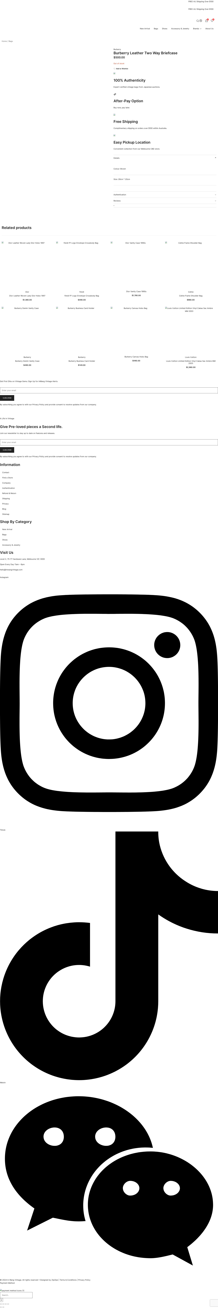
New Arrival (145, 28)
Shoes (164, 28)
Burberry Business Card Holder (82, 361)
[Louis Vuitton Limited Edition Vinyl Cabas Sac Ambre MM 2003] (190, 330)
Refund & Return (9, 493)
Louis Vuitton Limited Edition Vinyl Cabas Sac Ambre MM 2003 (191, 362)
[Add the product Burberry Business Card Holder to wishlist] (105, 310)
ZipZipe (55, 1280)
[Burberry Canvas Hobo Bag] (136, 330)
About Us (209, 28)
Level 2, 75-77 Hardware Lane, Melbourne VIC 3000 (22, 559)
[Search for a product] (197, 20)
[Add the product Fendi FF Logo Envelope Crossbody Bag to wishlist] (105, 245)
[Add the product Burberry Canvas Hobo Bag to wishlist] (160, 310)
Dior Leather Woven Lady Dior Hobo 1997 (27, 296)
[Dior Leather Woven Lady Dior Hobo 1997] (27, 265)
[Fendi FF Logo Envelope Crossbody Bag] (81, 265)
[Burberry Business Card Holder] (81, 330)
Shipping (6, 498)
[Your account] (200, 21)
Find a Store (7, 478)
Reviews (117, 201)
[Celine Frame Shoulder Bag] (190, 265)
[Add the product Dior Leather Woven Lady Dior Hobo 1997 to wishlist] (51, 245)
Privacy (5, 504)
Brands (196, 28)
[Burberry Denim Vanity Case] (27, 330)
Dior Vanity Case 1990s (136, 291)
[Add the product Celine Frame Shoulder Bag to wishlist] (214, 245)
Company (6, 483)
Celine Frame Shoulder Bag (190, 296)
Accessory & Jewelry (180, 28)
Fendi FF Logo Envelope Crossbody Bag (81, 296)
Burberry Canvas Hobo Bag (136, 357)
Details (116, 158)
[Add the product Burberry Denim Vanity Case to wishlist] (51, 310)
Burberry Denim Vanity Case (27, 361)
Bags (156, 28)
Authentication (120, 194)
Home (4, 41)
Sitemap (5, 514)
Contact (5, 472)
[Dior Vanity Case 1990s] (136, 265)
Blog (4, 509)
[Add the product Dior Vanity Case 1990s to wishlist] (160, 245)
